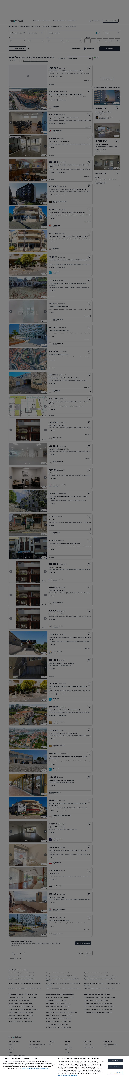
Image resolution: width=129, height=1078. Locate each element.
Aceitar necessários (115, 1067)
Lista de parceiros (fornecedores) (67, 1075)
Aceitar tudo (115, 1060)
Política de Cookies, (28, 1068)
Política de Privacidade (41, 1068)
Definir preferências (115, 1073)
